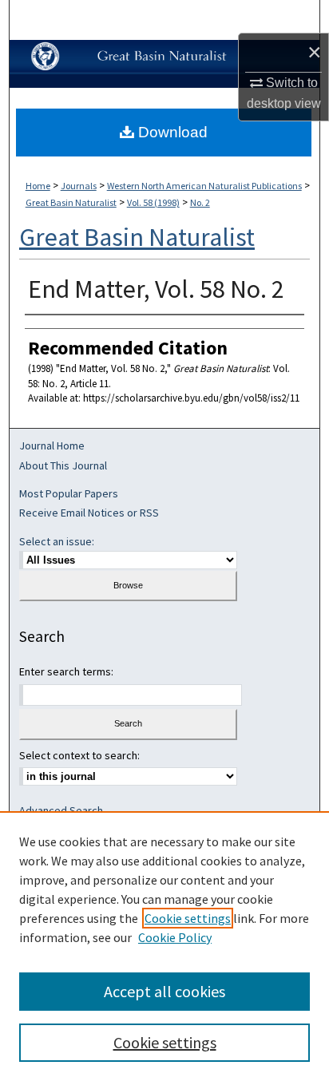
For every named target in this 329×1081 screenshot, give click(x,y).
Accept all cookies (164, 991)
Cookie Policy (175, 937)
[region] (164, 946)
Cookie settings (188, 918)
